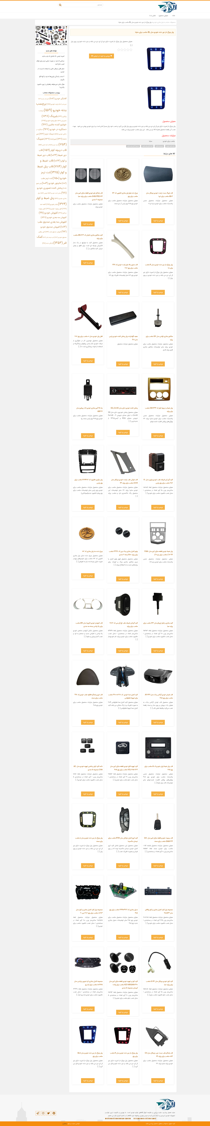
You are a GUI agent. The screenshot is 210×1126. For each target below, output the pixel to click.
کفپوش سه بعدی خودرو (53, 217)
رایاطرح (65, 1123)
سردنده (50, 139)
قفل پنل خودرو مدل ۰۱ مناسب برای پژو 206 (89, 336)
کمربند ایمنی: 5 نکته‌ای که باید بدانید (53, 56)
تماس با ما (153, 15)
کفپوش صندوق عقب (53, 232)
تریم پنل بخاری (159, 146)
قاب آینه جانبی (44, 145)
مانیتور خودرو (51, 183)
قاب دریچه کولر (54, 150)
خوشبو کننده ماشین (54, 125)
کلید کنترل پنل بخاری (147, 146)
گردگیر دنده (47, 243)
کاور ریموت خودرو (54, 209)
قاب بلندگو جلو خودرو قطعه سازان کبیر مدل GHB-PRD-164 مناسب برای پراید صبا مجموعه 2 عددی (89, 196)
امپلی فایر (62, 104)
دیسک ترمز (46, 134)
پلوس (43, 193)
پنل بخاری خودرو (158, 22)
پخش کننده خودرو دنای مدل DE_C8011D (124, 408)
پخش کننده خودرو (54, 193)
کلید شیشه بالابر (48, 237)
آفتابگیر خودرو (57, 98)
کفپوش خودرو (48, 213)
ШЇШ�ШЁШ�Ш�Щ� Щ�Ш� (119, 1118)
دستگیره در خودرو (54, 129)
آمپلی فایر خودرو (43, 99)
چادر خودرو (52, 204)
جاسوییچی (61, 121)
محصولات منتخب (170, 22)
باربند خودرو (53, 104)
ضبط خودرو (54, 145)
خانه (173, 15)
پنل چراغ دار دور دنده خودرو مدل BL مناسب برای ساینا (154, 32)
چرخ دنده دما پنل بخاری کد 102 (92, 551)
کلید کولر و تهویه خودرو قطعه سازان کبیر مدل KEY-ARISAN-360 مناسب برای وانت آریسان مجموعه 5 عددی (123, 984)
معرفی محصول (163, 15)
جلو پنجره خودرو (49, 120)
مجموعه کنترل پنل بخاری (133, 146)
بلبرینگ (50, 116)
